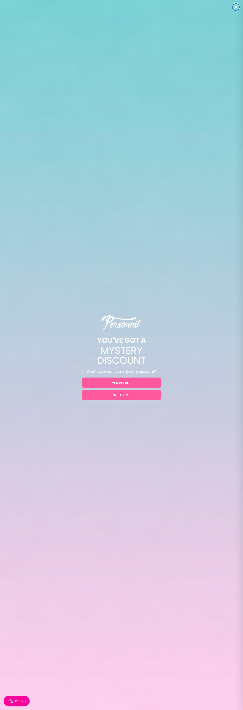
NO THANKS (121, 395)
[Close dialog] (235, 7)
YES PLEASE (121, 382)
